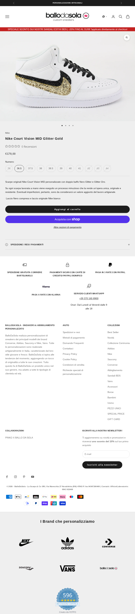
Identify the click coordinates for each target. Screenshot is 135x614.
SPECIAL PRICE (116, 413)
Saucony (112, 359)
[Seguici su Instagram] (15, 476)
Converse (113, 364)
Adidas (111, 348)
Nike (7, 133)
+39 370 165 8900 (88, 298)
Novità (111, 337)
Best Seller (113, 332)
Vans (110, 381)
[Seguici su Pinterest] (24, 476)
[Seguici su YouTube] (32, 476)
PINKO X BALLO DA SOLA (19, 437)
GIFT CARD (114, 419)
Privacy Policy (70, 354)
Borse (111, 392)
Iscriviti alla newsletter (102, 465)
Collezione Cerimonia (119, 343)
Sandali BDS (114, 375)
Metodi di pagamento (74, 337)
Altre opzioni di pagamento (67, 227)
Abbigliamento (115, 370)
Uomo (111, 403)
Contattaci (68, 348)
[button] (104, 16)
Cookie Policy (70, 359)
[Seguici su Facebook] (7, 476)
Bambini (112, 397)
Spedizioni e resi (71, 332)
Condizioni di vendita (73, 364)
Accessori (113, 386)
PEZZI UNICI (114, 408)
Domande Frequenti (73, 343)
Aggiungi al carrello (67, 209)
